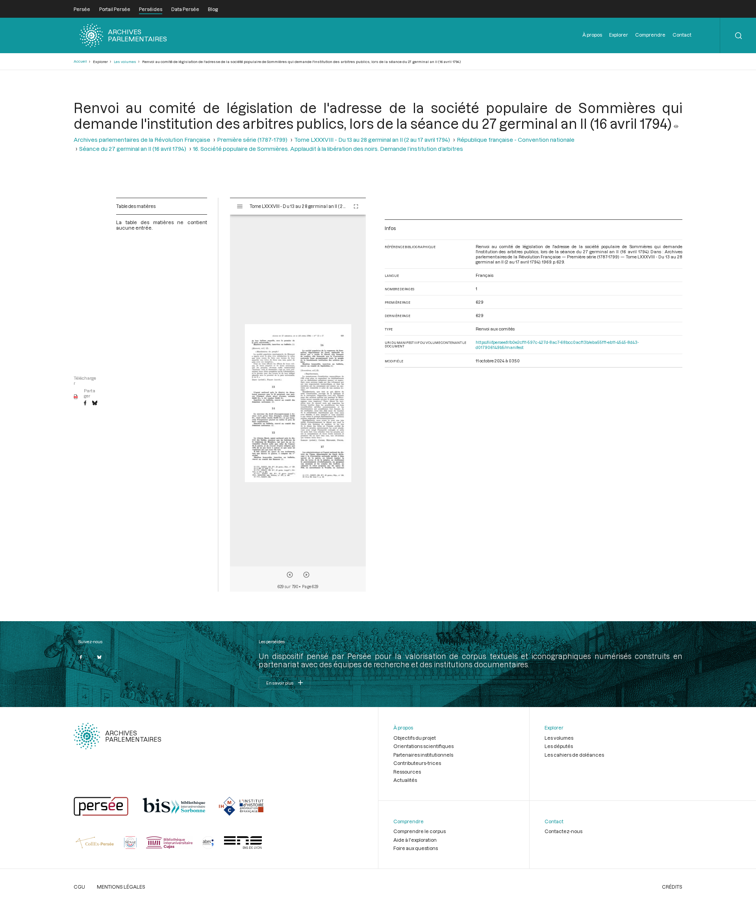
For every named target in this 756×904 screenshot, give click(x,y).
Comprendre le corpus (419, 831)
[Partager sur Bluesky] (94, 403)
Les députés (559, 746)
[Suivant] (306, 574)
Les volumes (125, 61)
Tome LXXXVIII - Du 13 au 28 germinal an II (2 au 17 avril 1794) (372, 139)
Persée (82, 9)
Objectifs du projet (414, 738)
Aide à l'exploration (415, 840)
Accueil (80, 61)
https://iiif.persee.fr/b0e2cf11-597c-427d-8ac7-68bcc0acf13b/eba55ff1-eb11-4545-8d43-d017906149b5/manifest (557, 345)
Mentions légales (121, 886)
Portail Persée (114, 9)
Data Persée (185, 9)
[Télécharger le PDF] (76, 397)
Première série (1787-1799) (252, 139)
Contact (682, 34)
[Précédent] (290, 574)
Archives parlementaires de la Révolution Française (142, 139)
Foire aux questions (415, 848)
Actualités (405, 780)
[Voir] (676, 123)
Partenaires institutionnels (423, 754)
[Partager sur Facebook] (85, 403)
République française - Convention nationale (515, 139)
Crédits (672, 886)
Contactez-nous (563, 831)
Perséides (150, 9)
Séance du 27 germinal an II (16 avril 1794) (132, 148)
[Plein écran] (356, 206)
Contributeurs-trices (417, 763)
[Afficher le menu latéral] (240, 206)
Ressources (407, 771)
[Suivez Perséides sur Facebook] (81, 657)
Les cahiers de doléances (574, 754)
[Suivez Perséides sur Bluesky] (99, 657)
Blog (213, 9)
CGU (79, 886)
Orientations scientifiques (423, 746)
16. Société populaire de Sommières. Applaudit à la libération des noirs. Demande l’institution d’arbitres (328, 148)
